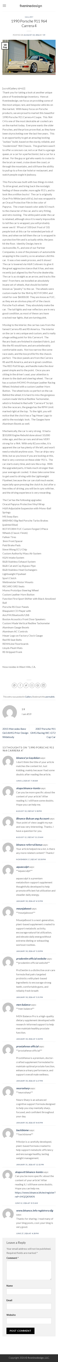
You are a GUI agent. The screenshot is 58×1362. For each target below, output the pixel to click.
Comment (12, 1258)
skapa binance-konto (28, 788)
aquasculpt (22, 866)
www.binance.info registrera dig (34, 1210)
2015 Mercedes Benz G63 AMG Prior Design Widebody (15, 732)
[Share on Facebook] (20, 685)
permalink (50, 696)
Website (11, 1315)
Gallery (29, 17)
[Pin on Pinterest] (37, 685)
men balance (23, 1004)
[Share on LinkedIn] (43, 685)
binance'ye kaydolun (28, 757)
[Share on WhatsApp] (14, 685)
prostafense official (27, 1046)
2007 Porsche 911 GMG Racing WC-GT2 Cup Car (43, 732)
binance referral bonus (29, 844)
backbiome (22, 1130)
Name (9, 1285)
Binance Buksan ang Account (32, 818)
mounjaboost (23, 908)
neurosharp (22, 1088)
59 (44, 35)
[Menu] (4, 5)
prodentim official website (31, 958)
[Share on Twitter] (26, 685)
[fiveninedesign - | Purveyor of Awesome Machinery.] (31, 5)
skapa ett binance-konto (29, 1171)
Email (9, 1300)
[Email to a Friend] (32, 685)
